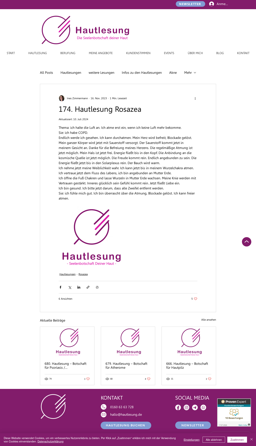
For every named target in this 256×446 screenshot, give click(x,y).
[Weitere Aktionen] (195, 98)
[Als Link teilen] (88, 287)
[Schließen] (251, 439)
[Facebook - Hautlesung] (178, 407)
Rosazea (83, 274)
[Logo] (67, 342)
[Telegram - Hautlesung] (195, 407)
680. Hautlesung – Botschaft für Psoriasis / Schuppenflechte (65, 365)
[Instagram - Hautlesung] (186, 407)
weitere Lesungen (101, 72)
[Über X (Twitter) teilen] (69, 287)
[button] (190, 4)
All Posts (46, 72)
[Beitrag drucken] (97, 287)
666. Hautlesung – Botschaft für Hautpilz (187, 365)
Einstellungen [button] (192, 440)
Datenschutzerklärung (50, 441)
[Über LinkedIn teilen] (79, 287)
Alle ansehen (208, 319)
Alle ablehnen (214, 440)
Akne (173, 72)
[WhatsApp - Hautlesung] (203, 407)
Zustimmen (237, 440)
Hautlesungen (71, 72)
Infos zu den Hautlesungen (142, 72)
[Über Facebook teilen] (60, 287)
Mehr (188, 72)
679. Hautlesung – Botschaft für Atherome (126, 365)
